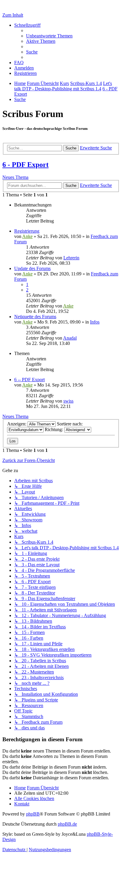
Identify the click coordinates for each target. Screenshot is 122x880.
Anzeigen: (17, 423)
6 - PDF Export (25, 164)
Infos (94, 321)
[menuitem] (49, 35)
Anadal (70, 337)
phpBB (33, 813)
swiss (68, 400)
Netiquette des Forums (35, 316)
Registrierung (26, 231)
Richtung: (54, 429)
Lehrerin (71, 257)
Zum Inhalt (12, 15)
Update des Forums (32, 268)
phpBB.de (67, 824)
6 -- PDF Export (29, 379)
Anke (27, 236)
